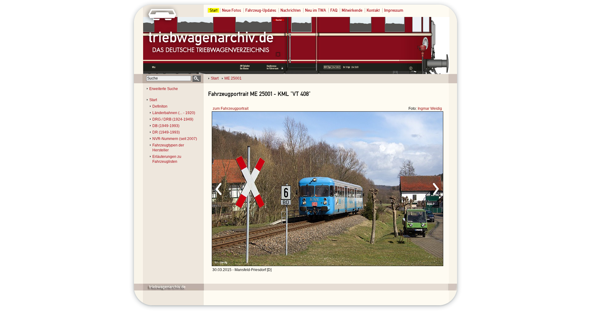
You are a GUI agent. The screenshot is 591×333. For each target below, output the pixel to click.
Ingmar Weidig (430, 108)
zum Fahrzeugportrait (230, 108)
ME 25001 (233, 78)
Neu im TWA (315, 10)
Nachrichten (290, 10)
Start (214, 10)
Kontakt (373, 10)
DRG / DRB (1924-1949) (172, 119)
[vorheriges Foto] (271, 188)
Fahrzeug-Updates (260, 10)
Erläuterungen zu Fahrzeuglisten (166, 159)
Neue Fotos (231, 10)
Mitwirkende (352, 10)
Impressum (393, 10)
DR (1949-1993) (166, 132)
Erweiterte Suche (163, 89)
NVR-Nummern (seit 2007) (174, 139)
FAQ (333, 10)
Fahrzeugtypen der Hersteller (168, 147)
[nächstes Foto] (382, 188)
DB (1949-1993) (165, 126)
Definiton (159, 106)
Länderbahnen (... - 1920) (173, 113)
